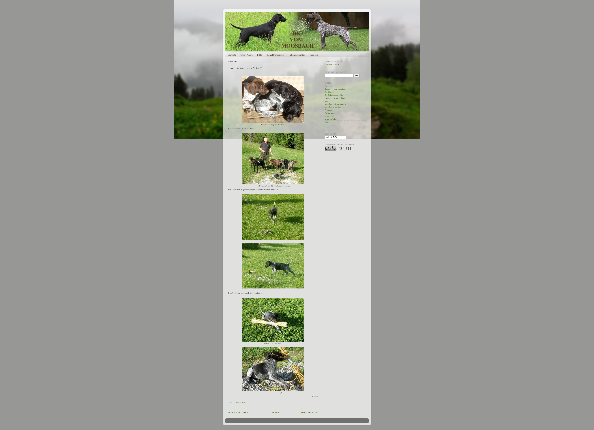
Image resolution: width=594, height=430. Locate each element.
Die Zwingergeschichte (334, 95)
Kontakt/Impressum (275, 54)
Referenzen (329, 113)
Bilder (260, 54)
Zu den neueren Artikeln (238, 412)
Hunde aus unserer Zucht (335, 98)
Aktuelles (328, 86)
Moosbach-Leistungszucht (335, 104)
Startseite (232, 54)
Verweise (314, 54)
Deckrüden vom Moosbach (335, 89)
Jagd (326, 101)
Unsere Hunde (330, 116)
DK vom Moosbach (332, 65)
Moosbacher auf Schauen (334, 107)
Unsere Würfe (246, 54)
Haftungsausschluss (297, 54)
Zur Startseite (273, 412)
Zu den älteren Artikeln (309, 412)
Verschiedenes (330, 122)
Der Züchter (329, 92)
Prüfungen (329, 110)
